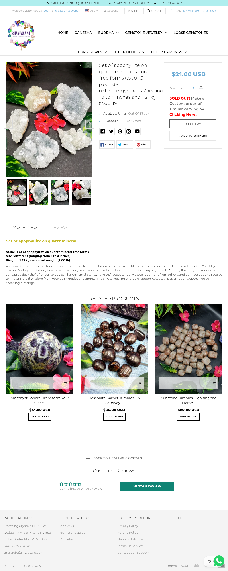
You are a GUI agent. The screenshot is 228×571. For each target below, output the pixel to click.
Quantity (176, 88)
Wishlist (134, 11)
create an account (66, 10)
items (196, 11)
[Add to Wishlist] (65, 383)
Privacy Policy (127, 526)
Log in (47, 10)
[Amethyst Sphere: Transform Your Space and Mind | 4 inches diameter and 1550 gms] (40, 349)
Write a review (147, 486)
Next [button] (90, 124)
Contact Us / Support (133, 553)
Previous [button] (8, 124)
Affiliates (67, 539)
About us (67, 526)
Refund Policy (127, 532)
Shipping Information (133, 539)
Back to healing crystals (117, 458)
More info (25, 227)
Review (59, 227)
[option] (49, 119)
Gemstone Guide (73, 532)
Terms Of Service (130, 546)
